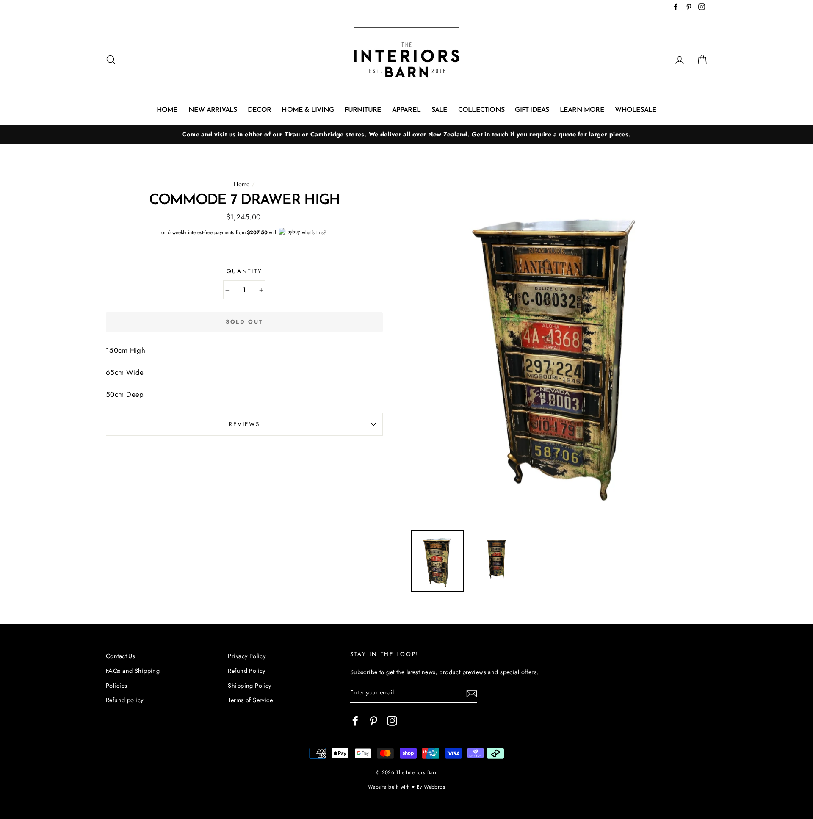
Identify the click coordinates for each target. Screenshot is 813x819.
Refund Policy (246, 671)
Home (167, 110)
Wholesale (635, 110)
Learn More (582, 110)
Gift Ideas (532, 110)
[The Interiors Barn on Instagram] (392, 720)
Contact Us (120, 656)
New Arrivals (212, 110)
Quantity (245, 271)
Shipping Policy (249, 685)
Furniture (362, 110)
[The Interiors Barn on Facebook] (355, 720)
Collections (481, 110)
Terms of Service (250, 700)
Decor (259, 110)
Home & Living (308, 110)
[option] (406, 134)
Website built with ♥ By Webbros (406, 786)
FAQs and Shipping (133, 671)
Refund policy (125, 700)
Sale (439, 110)
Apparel (406, 110)
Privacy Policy (246, 656)
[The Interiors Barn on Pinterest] (373, 720)
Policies (116, 685)
